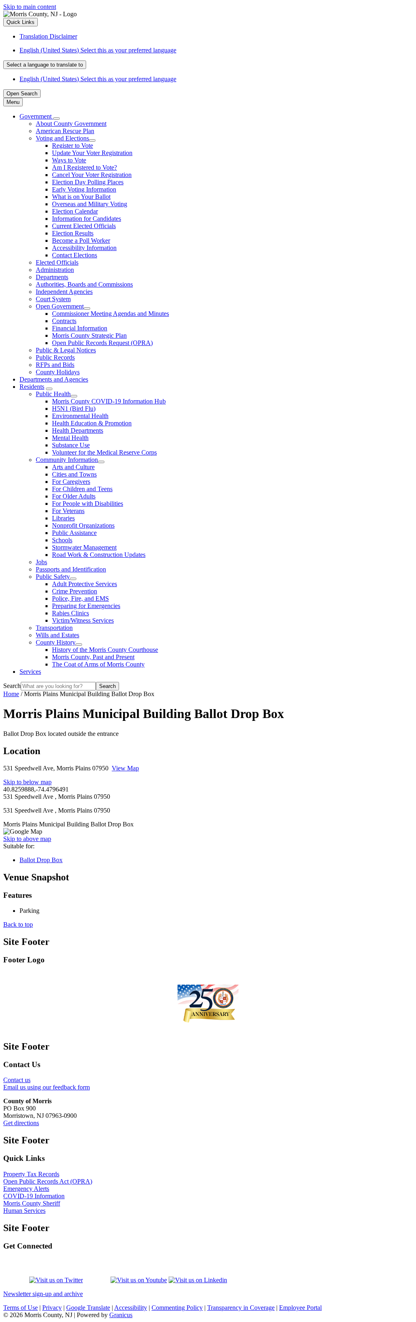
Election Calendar (75, 211)
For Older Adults (73, 496)
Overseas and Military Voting (89, 204)
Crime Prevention (74, 591)
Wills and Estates (57, 635)
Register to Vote (72, 145)
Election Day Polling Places (88, 182)
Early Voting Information (84, 189)
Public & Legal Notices (66, 350)
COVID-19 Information (34, 1196)
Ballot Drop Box (41, 859)
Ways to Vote (69, 160)
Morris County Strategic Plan (89, 335)
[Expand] (56, 118)
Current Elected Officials (84, 225)
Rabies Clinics (70, 613)
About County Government (71, 123)
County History (56, 642)
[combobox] (44, 64)
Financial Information (79, 328)
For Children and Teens (82, 488)
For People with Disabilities (87, 503)
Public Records (55, 357)
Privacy (52, 1307)
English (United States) (98, 50)
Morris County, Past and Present (93, 656)
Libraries (63, 518)
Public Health (53, 393)
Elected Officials (57, 262)
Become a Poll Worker (81, 240)
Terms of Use (20, 1307)
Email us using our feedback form (46, 1087)
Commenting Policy (177, 1307)
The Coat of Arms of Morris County (98, 664)
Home (11, 693)
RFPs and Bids (55, 364)
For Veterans (68, 510)
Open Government (60, 306)
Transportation (54, 627)
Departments (52, 277)
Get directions (21, 1122)
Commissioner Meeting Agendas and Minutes (110, 313)
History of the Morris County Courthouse (105, 649)
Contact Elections (74, 255)
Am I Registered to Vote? (84, 167)
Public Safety (53, 576)
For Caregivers (71, 481)
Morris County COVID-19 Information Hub (109, 401)
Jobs (41, 562)
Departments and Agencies (54, 379)
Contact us (16, 1079)
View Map (125, 768)
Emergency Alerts (26, 1188)
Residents (32, 386)
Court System (53, 298)
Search (12, 685)
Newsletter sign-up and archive (43, 1293)
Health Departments (77, 430)
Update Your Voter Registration (92, 152)
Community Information (67, 459)
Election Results (72, 233)
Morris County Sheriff (31, 1203)
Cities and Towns (74, 474)
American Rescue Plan (65, 130)
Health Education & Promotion (92, 423)
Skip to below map (27, 782)
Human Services (24, 1210)
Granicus (120, 1314)
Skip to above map (27, 838)
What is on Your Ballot (81, 196)
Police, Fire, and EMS (80, 598)
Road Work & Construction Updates (98, 554)
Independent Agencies (64, 291)
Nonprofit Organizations (83, 525)
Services (30, 671)
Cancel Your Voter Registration (92, 174)
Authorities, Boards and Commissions (84, 284)
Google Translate (88, 1307)
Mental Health (70, 437)
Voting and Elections (62, 138)
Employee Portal (300, 1307)
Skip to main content (29, 6)
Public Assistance (74, 532)
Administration (55, 269)
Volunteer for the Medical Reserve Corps (104, 452)
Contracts (64, 320)
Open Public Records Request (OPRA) (102, 342)
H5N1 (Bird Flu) (73, 408)
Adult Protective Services (84, 583)
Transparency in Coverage (241, 1307)
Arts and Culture (73, 467)
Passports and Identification (71, 569)
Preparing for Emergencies (86, 605)
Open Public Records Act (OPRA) (47, 1181)
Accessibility (130, 1307)
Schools (62, 540)
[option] (216, 50)
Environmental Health (80, 415)
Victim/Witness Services (83, 620)
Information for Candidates (86, 218)
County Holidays (58, 372)
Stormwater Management (84, 547)
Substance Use (71, 445)
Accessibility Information (84, 247)
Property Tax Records (31, 1174)
